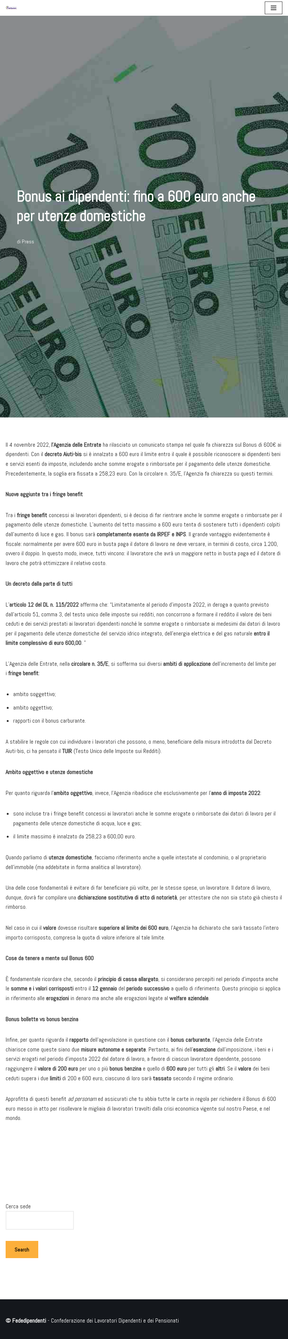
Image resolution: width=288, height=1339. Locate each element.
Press (28, 241)
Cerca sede (18, 1206)
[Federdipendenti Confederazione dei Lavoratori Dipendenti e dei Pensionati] (12, 8)
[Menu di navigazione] (273, 7)
